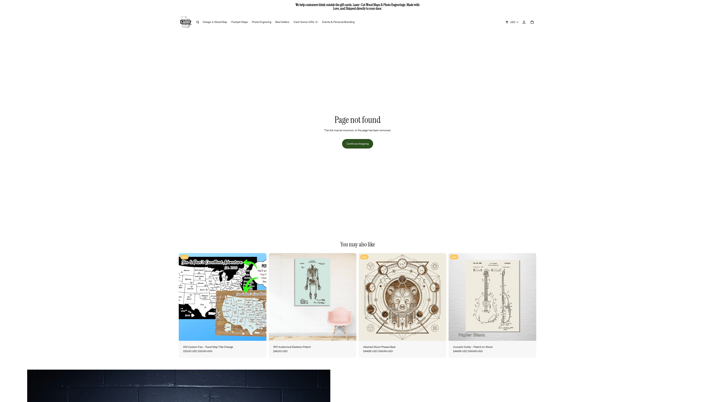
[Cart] (532, 22)
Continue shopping (358, 143)
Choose (533, 334)
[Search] (198, 22)
